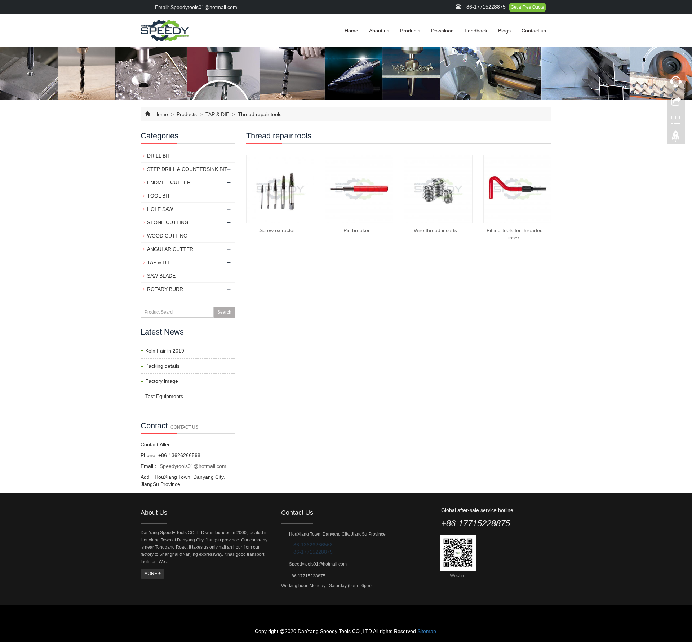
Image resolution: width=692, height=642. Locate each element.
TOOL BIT (158, 196)
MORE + (152, 573)
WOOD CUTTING (167, 236)
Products (410, 31)
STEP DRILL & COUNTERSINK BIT (187, 169)
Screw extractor (277, 230)
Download (442, 31)
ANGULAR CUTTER (170, 249)
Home (351, 31)
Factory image (161, 381)
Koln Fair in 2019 (164, 351)
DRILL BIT (158, 156)
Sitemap (426, 631)
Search (224, 312)
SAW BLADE (161, 276)
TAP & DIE (217, 114)
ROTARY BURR (165, 289)
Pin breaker (356, 230)
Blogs (504, 31)
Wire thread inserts (435, 230)
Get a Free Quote (527, 7)
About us (379, 31)
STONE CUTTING (167, 222)
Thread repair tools (258, 114)
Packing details (162, 366)
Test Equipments (164, 396)
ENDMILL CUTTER (169, 182)
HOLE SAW (160, 209)
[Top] (676, 138)
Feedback (476, 31)
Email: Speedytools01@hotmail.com (195, 7)
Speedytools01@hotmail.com (192, 466)
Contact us (534, 31)
